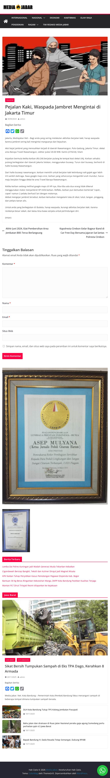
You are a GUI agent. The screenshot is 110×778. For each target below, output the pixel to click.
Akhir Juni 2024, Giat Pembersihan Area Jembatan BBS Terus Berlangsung (27, 230)
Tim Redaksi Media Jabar (56, 24)
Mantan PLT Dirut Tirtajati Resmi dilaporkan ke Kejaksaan (29, 585)
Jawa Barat (10, 660)
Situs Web (7, 331)
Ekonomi (54, 17)
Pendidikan (17, 24)
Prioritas (9, 100)
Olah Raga (86, 17)
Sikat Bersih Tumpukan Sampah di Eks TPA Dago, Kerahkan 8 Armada (54, 669)
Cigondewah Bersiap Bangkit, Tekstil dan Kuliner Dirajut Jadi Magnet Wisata (38, 571)
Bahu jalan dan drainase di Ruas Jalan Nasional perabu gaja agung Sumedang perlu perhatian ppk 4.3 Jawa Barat (63, 725)
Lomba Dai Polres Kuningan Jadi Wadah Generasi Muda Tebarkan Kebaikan (38, 566)
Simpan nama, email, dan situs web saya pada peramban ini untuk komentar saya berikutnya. (56, 346)
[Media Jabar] (5, 21)
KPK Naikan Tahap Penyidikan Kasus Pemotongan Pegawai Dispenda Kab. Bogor (40, 576)
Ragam (31, 24)
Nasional (37, 17)
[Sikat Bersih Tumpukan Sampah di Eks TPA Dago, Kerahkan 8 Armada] (55, 627)
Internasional (19, 17)
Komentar (8, 263)
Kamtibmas (70, 17)
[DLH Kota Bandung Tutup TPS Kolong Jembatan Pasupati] (11, 711)
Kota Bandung (23, 660)
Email (6, 317)
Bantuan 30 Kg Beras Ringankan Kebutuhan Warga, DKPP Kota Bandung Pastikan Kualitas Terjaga (49, 580)
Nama (6, 303)
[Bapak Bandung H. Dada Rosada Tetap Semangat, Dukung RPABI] (11, 741)
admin (22, 119)
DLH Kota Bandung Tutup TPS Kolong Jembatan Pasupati (50, 709)
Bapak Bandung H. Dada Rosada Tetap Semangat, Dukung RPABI (54, 739)
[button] (43, 18)
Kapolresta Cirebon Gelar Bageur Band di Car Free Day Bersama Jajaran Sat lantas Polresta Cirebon (82, 232)
